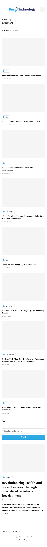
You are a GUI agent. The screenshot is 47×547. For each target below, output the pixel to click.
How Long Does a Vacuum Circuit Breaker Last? (21, 121)
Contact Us (6, 531)
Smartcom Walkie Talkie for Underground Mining (21, 75)
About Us (16, 531)
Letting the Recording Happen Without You (19, 264)
